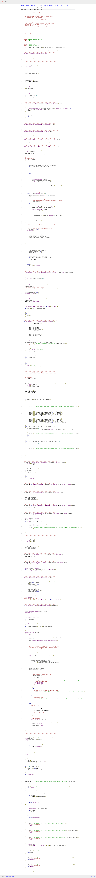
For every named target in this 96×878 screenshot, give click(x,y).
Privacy (9, 876)
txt (91, 876)
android (22, 5)
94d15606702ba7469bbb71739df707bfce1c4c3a (52, 5)
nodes (67, 5)
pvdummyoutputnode (26, 7)
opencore (38, 5)
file (43, 9)
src (33, 7)
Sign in (94, 1)
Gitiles (7, 876)
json (94, 876)
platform (27, 5)
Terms (13, 876)
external (33, 5)
